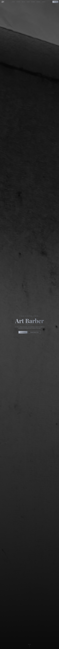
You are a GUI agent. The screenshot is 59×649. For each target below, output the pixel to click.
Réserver (55, 1)
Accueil (13, 1)
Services (23, 1)
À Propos (18, 1)
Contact (43, 1)
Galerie (28, 1)
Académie (33, 1)
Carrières (38, 1)
